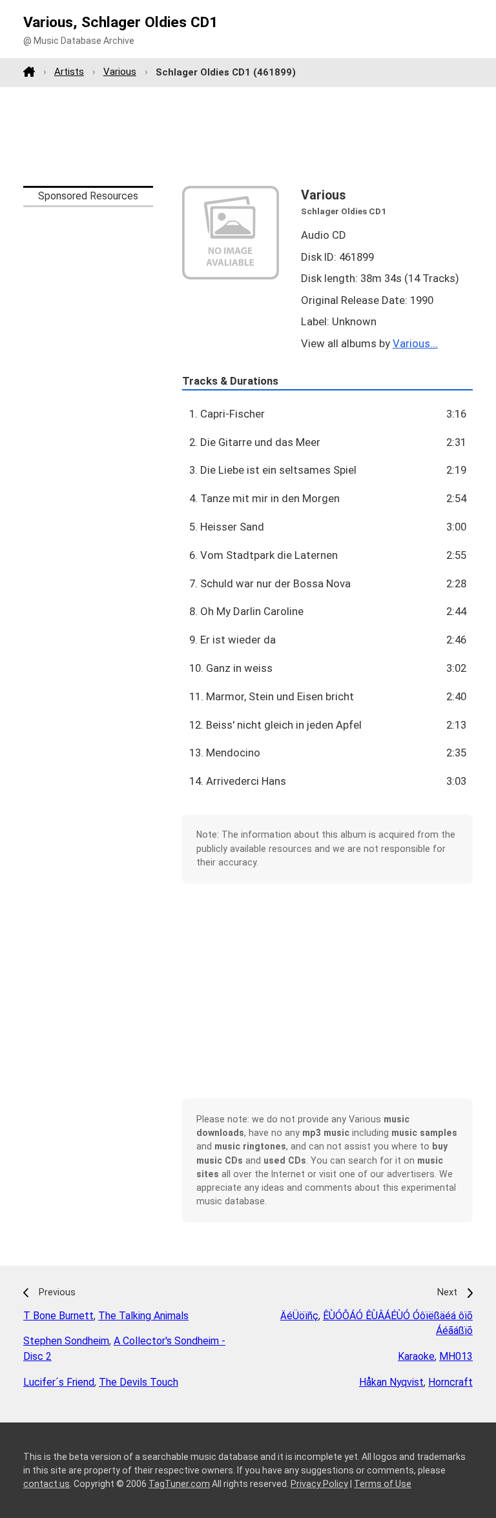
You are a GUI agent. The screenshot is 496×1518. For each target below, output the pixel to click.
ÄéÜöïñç (299, 1316)
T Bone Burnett (58, 1316)
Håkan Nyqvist (391, 1382)
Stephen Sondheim (66, 1341)
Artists (69, 71)
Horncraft (450, 1382)
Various (119, 71)
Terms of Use (382, 1484)
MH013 (456, 1356)
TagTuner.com (179, 1484)
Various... (415, 343)
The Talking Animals (143, 1316)
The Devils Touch (138, 1382)
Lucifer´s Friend (58, 1382)
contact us (46, 1484)
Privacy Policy (319, 1484)
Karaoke (416, 1356)
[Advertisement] (248, 136)
